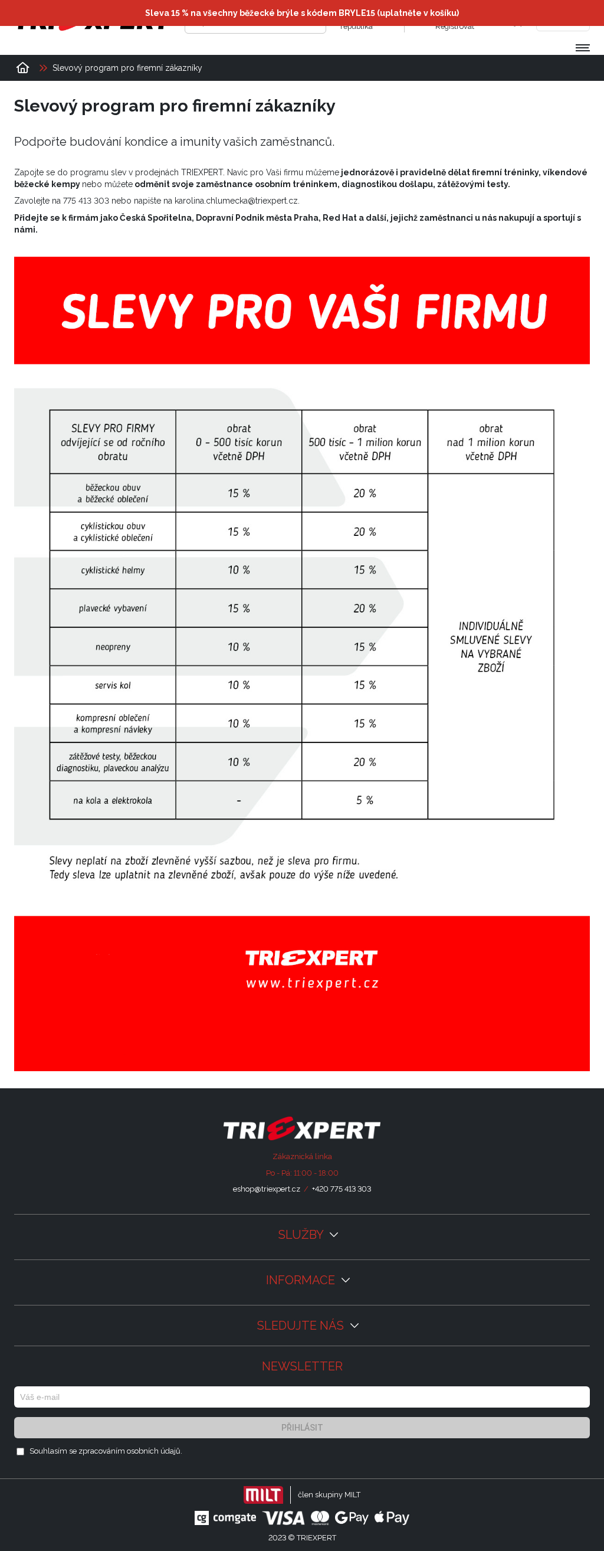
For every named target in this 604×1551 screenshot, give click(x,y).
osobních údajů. (154, 1451)
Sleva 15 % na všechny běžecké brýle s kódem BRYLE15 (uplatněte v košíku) (302, 13)
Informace (302, 1280)
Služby (302, 1235)
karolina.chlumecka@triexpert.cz (236, 200)
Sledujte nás (302, 1325)
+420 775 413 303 (341, 1188)
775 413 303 (86, 200)
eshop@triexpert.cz (266, 1188)
